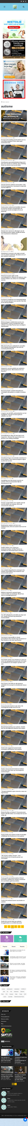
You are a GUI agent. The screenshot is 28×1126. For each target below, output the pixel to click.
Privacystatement (5, 1016)
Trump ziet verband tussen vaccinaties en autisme (13, 901)
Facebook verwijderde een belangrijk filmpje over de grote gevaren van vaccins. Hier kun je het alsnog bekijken (13, 301)
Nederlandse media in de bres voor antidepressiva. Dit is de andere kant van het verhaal (13, 527)
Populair (5, 946)
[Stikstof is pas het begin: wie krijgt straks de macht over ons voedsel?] (4, 966)
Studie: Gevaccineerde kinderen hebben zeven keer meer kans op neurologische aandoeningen (12, 770)
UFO (25, 994)
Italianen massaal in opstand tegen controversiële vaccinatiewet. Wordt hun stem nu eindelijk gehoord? (12, 594)
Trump (20, 994)
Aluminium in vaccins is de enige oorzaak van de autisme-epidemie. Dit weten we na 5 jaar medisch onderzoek (13, 255)
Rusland (11, 994)
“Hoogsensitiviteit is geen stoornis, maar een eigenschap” (14, 792)
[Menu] (4, 7)
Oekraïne (22, 991)
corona (3, 989)
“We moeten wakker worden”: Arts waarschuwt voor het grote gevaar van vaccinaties (12, 857)
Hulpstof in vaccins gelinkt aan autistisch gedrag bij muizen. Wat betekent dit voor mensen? (12, 370)
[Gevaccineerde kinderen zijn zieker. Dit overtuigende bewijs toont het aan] (14, 695)
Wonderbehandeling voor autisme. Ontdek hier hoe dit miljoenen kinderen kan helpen (13, 727)
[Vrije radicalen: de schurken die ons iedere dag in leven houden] (4, 952)
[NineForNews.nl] (14, 6)
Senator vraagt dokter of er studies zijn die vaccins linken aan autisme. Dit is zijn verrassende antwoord (13, 504)
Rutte (16, 994)
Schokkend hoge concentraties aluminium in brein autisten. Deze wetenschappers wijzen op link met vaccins (13, 459)
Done (8, 1098)
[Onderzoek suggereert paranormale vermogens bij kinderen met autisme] (14, 737)
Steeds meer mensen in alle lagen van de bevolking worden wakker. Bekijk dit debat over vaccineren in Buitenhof (13, 232)
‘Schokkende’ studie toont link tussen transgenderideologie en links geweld (18, 957)
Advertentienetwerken (6, 1026)
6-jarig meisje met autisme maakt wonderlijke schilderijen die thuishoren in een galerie (13, 835)
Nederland (16, 991)
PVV (7, 994)
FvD (11, 991)
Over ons (3, 1014)
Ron (8, 1091)
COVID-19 (23, 989)
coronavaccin (9, 989)
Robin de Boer (7, 118)
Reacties (22, 946)
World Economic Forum (19, 996)
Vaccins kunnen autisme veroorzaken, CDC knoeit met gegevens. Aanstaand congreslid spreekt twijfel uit (13, 186)
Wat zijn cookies (5, 1019)
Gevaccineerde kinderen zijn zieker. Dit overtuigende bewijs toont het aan (12, 706)
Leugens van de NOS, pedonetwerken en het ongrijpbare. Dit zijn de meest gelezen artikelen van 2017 (13, 415)
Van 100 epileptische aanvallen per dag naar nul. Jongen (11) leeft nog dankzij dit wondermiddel (13, 616)
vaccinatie (10, 996)
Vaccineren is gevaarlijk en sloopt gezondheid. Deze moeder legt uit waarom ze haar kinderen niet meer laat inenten (13, 639)
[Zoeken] (23, 7)
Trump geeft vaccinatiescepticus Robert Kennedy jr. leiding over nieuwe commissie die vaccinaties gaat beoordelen (13, 879)
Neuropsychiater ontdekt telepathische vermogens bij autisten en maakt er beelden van (13, 392)
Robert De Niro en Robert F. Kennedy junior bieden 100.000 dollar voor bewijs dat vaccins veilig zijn (14, 814)
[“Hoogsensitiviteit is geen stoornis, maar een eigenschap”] (14, 781)
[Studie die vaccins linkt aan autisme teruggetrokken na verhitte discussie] (14, 911)
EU (7, 991)
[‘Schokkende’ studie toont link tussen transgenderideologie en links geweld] (4, 959)
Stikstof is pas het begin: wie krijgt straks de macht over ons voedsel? (17, 964)
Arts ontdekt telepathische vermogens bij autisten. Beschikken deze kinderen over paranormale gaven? (12, 571)
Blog (2, 1023)
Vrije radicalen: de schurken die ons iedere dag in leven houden (17, 951)
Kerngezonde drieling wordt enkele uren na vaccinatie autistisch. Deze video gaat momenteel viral (13, 141)
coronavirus (16, 989)
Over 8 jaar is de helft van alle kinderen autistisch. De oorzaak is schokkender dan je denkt (13, 685)
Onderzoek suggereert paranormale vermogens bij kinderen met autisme (11, 748)
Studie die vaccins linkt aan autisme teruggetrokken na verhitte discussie (11, 922)
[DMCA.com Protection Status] (14, 1042)
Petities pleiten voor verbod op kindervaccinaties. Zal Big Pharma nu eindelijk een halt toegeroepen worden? (12, 549)
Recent (13, 946)
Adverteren (3, 1021)
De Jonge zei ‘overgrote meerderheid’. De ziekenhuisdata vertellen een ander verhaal (18, 971)
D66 (4, 991)
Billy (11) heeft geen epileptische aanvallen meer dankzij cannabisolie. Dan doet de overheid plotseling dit (13, 347)
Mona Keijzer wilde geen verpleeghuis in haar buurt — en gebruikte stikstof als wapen (18, 978)
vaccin (5, 996)
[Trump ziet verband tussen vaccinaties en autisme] (14, 890)
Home (3, 102)
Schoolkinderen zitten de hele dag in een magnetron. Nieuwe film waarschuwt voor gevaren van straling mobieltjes (12, 437)
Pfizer (2, 994)
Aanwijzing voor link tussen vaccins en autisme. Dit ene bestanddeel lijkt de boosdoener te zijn (12, 482)
